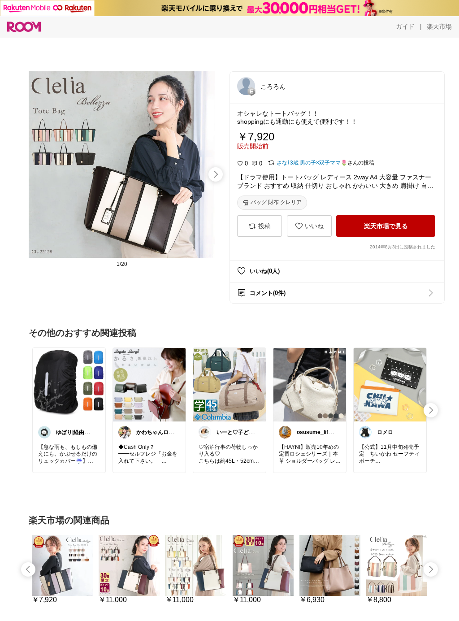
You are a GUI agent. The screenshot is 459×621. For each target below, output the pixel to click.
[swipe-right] (215, 174)
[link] (69, 384)
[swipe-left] (28, 569)
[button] (246, 86)
